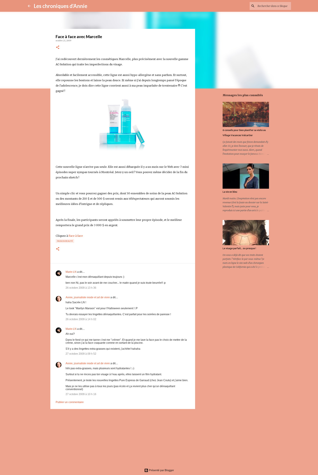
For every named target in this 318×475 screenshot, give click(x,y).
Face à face (76, 235)
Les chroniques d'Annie (60, 6)
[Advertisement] (122, 437)
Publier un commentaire (70, 402)
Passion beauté (65, 241)
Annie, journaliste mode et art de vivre (88, 297)
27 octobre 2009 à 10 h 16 (81, 394)
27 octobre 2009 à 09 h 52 (81, 353)
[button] (58, 47)
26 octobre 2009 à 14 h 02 (81, 319)
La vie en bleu (230, 191)
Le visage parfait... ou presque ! (239, 248)
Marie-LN (71, 271)
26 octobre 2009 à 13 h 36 (81, 287)
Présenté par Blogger (161, 470)
